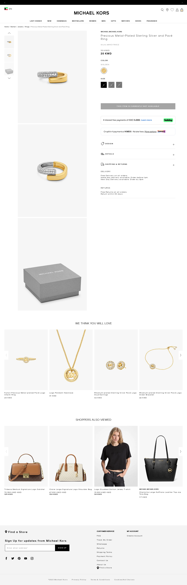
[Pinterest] (19, 558)
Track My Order (104, 540)
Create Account (135, 536)
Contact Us (102, 560)
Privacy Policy (79, 579)
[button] (6, 355)
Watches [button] (125, 21)
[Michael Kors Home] (91, 14)
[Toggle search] (162, 9)
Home (6, 26)
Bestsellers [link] (78, 21)
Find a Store (18, 532)
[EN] (6, 10)
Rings (27, 27)
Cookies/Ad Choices (124, 579)
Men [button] (103, 21)
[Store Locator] (167, 9)
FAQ (99, 536)
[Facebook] (6, 558)
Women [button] (92, 21)
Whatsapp (102, 544)
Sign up (62, 548)
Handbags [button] (62, 21)
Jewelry (20, 27)
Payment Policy (104, 556)
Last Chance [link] (36, 21)
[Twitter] (12, 558)
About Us (101, 564)
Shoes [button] (138, 21)
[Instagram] (32, 558)
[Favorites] (172, 9)
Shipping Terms (104, 552)
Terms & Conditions (100, 579)
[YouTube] (25, 558)
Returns (100, 548)
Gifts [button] (113, 21)
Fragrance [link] (152, 21)
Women (13, 27)
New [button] (49, 21)
